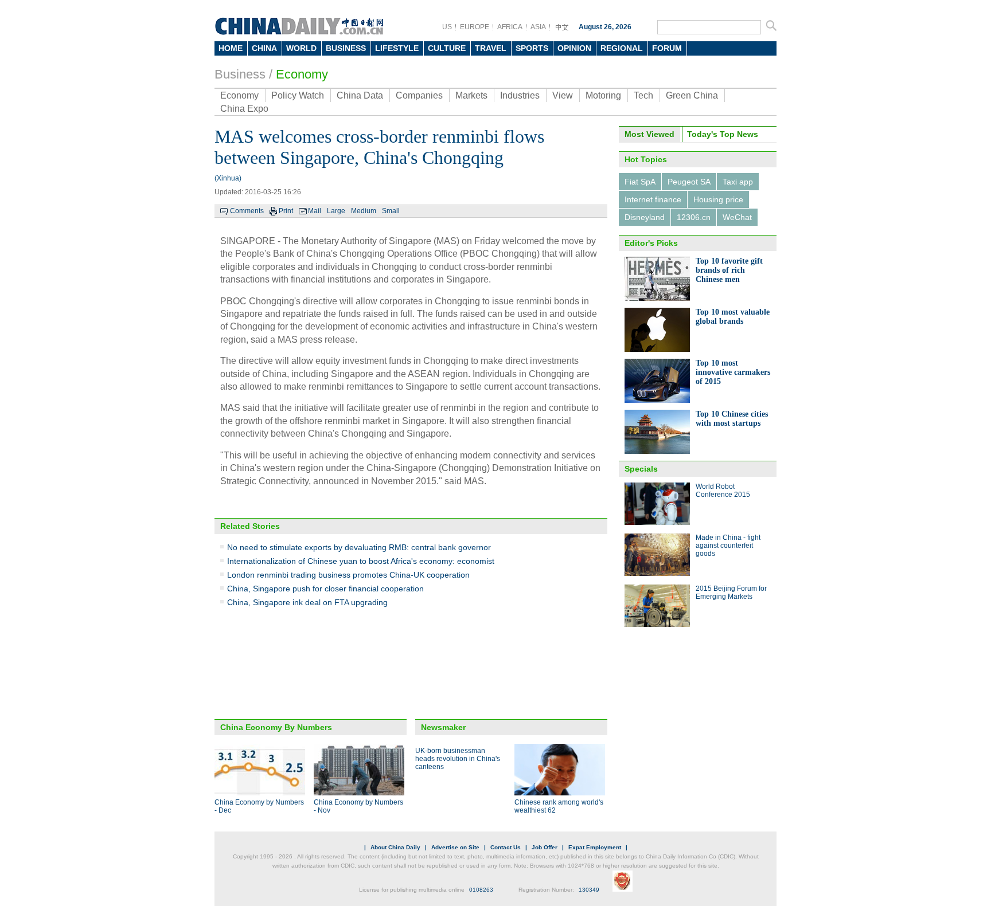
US (447, 27)
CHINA (264, 48)
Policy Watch (297, 95)
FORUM (667, 48)
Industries (520, 95)
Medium (363, 211)
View (562, 95)
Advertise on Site (455, 847)
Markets (471, 95)
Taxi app (738, 181)
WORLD (301, 48)
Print (286, 211)
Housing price (718, 199)
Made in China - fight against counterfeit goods (728, 546)
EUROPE (474, 27)
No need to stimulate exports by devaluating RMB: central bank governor (359, 547)
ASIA (538, 27)
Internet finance (653, 199)
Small (391, 211)
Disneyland (645, 217)
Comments (247, 211)
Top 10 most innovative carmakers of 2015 (733, 372)
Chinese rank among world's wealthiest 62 (558, 806)
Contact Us (505, 847)
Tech (643, 95)
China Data (360, 95)
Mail (314, 211)
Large (336, 211)
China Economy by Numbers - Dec (259, 806)
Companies (419, 95)
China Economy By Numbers (276, 727)
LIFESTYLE (397, 48)
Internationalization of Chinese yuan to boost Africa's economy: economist (360, 561)
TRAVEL (490, 48)
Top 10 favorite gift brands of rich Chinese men (729, 270)
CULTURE (447, 48)
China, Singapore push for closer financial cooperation (325, 588)
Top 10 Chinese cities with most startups (732, 418)
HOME (231, 48)
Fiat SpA (640, 181)
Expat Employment (594, 847)
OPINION (574, 48)
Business (240, 74)
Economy (302, 74)
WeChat (737, 217)
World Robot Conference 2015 (723, 491)
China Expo (244, 108)
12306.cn (694, 217)
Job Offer (544, 847)
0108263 (481, 890)
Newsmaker (443, 727)
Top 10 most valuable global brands (733, 316)
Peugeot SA (689, 181)
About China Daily (395, 847)
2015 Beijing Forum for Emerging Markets (731, 593)
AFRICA (509, 27)
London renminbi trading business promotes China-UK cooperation (348, 574)
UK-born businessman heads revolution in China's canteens (457, 759)
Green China (692, 95)
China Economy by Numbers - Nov (358, 806)
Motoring (603, 95)
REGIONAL (621, 48)
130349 (589, 890)
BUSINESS (346, 48)
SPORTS (532, 48)
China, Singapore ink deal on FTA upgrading (307, 602)
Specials (641, 468)
